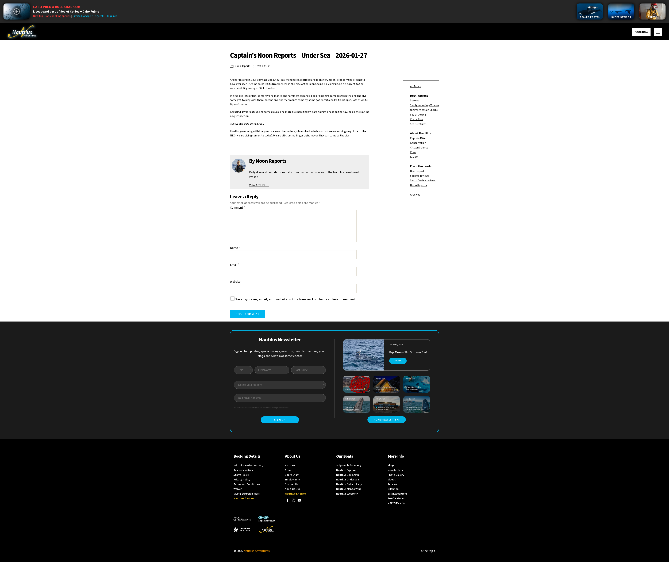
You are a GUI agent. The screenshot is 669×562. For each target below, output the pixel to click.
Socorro (415, 100)
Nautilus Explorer (346, 470)
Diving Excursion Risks (246, 494)
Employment (292, 479)
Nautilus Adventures (257, 551)
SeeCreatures (396, 498)
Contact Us (291, 484)
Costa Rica (416, 119)
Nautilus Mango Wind (349, 489)
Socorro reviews (419, 176)
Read (398, 360)
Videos (392, 479)
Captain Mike (418, 138)
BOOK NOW (641, 32)
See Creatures (418, 124)
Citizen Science (419, 148)
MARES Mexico (396, 503)
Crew (413, 152)
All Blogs (415, 86)
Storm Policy (241, 475)
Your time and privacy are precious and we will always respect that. (261, 407)
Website (235, 282)
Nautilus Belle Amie (348, 475)
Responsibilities (243, 470)
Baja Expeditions (397, 494)
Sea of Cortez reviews (423, 180)
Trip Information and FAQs (249, 465)
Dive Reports (417, 171)
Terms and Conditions (246, 484)
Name (235, 248)
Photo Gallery (396, 475)
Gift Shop (393, 489)
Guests (414, 157)
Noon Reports (242, 66)
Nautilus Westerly (347, 494)
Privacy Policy (241, 479)
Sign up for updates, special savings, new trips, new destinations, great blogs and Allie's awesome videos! (280, 353)
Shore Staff (292, 475)
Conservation (418, 143)
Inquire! (112, 16)
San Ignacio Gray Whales (424, 105)
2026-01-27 (264, 66)
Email (234, 265)
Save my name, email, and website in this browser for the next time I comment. (296, 299)
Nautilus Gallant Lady (349, 484)
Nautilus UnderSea (347, 479)
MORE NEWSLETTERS (387, 420)
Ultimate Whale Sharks (424, 110)
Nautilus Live (293, 489)
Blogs (391, 465)
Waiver (237, 489)
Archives (415, 195)
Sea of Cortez (418, 115)
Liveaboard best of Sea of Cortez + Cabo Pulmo (66, 11)
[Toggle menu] (658, 32)
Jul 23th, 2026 (396, 344)
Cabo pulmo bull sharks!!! (56, 7)
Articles (392, 484)
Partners (290, 465)
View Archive (259, 185)
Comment (237, 207)
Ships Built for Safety (348, 465)
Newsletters (395, 470)
